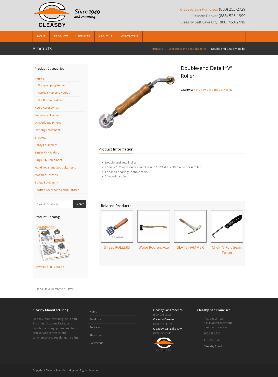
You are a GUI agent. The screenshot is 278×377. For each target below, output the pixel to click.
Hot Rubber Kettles (50, 100)
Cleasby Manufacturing (60, 370)
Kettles (39, 79)
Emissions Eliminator (48, 115)
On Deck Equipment (48, 122)
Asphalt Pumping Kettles (54, 92)
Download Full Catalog (49, 267)
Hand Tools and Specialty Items (213, 89)
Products (95, 319)
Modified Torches (46, 175)
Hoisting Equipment (47, 130)
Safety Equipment (46, 182)
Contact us (96, 343)
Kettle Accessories (47, 107)
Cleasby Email (213, 346)
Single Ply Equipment (48, 160)
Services (95, 327)
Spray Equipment (46, 145)
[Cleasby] (68, 14)
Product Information (116, 149)
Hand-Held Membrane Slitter (54, 289)
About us (95, 335)
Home (93, 311)
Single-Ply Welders (47, 152)
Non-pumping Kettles (52, 85)
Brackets (40, 137)
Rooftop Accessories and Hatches (57, 190)
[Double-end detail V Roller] (137, 102)
